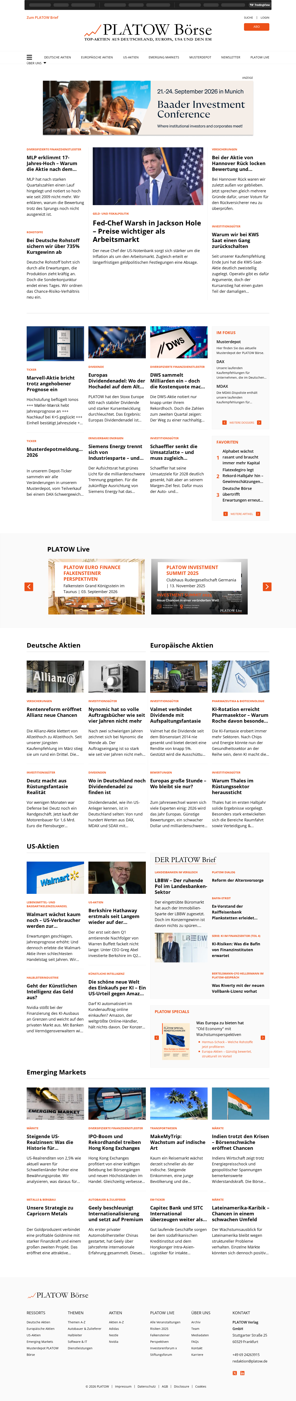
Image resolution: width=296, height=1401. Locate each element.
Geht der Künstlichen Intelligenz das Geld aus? (52, 991)
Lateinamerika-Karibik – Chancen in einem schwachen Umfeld (240, 1213)
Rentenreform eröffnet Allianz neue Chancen (54, 712)
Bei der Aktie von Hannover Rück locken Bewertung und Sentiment (238, 166)
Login (265, 17)
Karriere (197, 1355)
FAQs (195, 1342)
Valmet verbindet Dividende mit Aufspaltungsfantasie (175, 715)
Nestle (113, 1335)
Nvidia (113, 1342)
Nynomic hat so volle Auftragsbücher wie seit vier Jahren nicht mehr (116, 715)
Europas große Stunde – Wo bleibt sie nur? (178, 783)
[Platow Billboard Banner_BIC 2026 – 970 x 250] (148, 109)
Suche (248, 17)
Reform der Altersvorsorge (238, 880)
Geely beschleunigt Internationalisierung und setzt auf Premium (115, 1213)
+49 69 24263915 (246, 1354)
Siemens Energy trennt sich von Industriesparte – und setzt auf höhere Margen (115, 458)
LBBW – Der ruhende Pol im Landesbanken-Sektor (181, 886)
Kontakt (196, 1348)
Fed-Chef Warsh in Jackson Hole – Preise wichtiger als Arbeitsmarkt (147, 231)
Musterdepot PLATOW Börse (43, 1351)
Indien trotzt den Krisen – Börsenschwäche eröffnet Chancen (240, 1142)
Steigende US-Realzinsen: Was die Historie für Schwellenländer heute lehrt (54, 1148)
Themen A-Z (76, 1322)
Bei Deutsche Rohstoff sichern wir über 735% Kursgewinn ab (53, 246)
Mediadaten (200, 1335)
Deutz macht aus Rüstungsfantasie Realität (47, 786)
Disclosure (181, 1386)
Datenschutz (147, 1386)
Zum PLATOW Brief (42, 17)
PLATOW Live (259, 57)
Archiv (195, 1322)
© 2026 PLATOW (97, 1386)
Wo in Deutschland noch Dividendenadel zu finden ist (117, 786)
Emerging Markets (164, 57)
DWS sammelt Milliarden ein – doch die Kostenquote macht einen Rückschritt (178, 384)
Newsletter (230, 57)
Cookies (200, 1386)
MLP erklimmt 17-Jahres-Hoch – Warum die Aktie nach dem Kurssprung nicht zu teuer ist (52, 169)
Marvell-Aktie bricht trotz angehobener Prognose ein (51, 383)
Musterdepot (200, 57)
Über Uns (34, 63)
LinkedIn (242, 1373)
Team (195, 1329)
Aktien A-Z (116, 1322)
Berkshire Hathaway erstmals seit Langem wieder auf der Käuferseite (114, 919)
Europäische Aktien (97, 57)
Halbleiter (75, 1335)
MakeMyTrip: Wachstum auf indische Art (177, 1142)
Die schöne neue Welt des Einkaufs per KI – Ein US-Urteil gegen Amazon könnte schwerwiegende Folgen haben (117, 996)
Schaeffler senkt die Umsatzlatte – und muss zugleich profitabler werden (173, 455)
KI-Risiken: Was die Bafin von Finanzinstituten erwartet (236, 949)
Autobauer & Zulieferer (84, 1329)
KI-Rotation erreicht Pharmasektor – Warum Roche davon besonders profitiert (240, 718)
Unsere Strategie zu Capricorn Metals (50, 1210)
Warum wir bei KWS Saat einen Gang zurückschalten (235, 240)
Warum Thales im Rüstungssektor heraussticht (233, 786)
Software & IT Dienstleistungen (80, 1345)
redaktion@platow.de (250, 1361)
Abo (257, 26)
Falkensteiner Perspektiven (160, 1338)
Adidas (114, 1329)
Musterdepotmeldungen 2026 (56, 452)
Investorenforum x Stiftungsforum (163, 1351)
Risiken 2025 (159, 1329)
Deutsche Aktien (57, 57)
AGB (165, 1386)
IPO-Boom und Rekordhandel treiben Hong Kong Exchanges (114, 1142)
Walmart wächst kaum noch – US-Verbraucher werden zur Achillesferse (54, 923)
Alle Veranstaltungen (165, 1322)
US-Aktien (131, 57)
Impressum (123, 1386)
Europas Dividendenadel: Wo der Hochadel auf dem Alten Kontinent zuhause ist (117, 384)
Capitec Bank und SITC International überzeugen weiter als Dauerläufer (176, 1216)
